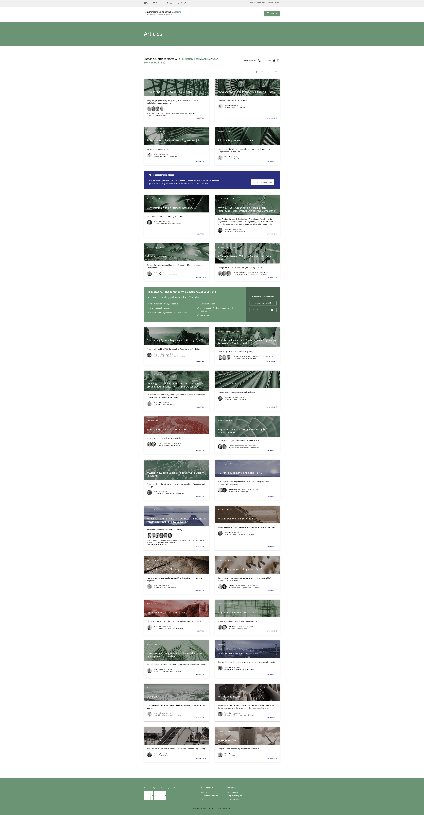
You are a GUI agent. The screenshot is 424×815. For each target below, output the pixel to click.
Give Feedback (232, 792)
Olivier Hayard (263, 272)
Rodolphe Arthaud (166, 626)
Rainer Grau (164, 273)
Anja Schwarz (176, 443)
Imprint (203, 808)
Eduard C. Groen (158, 113)
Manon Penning (165, 586)
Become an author (234, 799)
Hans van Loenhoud (237, 397)
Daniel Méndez (246, 356)
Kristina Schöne (248, 626)
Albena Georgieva (252, 489)
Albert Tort (163, 492)
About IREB (205, 792)
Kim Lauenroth (235, 713)
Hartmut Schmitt (190, 113)
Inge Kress (167, 443)
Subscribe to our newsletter (262, 310)
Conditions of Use (223, 808)
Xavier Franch (256, 356)
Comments (261, 3)
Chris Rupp (238, 626)
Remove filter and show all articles (267, 72)
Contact (203, 799)
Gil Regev (244, 272)
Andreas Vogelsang (268, 356)
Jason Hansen (164, 402)
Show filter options (250, 60)
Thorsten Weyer (185, 540)
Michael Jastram (165, 713)
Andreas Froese (197, 540)
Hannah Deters (170, 113)
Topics (273, 13)
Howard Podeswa (236, 229)
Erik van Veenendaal (166, 754)
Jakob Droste (180, 113)
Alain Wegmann (253, 272)
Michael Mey (235, 105)
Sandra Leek (235, 532)
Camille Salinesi (165, 221)
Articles (252, 3)
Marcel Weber (252, 446)
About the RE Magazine (209, 796)
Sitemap (196, 808)
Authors (270, 3)
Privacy (211, 808)
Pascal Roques (235, 667)
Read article (200, 118)
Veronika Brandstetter (168, 542)
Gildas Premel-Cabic (166, 354)
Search (277, 3)
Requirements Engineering (162, 13)
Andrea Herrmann (241, 446)
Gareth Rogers (235, 157)
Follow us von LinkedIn (262, 303)
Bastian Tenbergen (159, 540)
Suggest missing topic (263, 182)
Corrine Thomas (240, 489)
